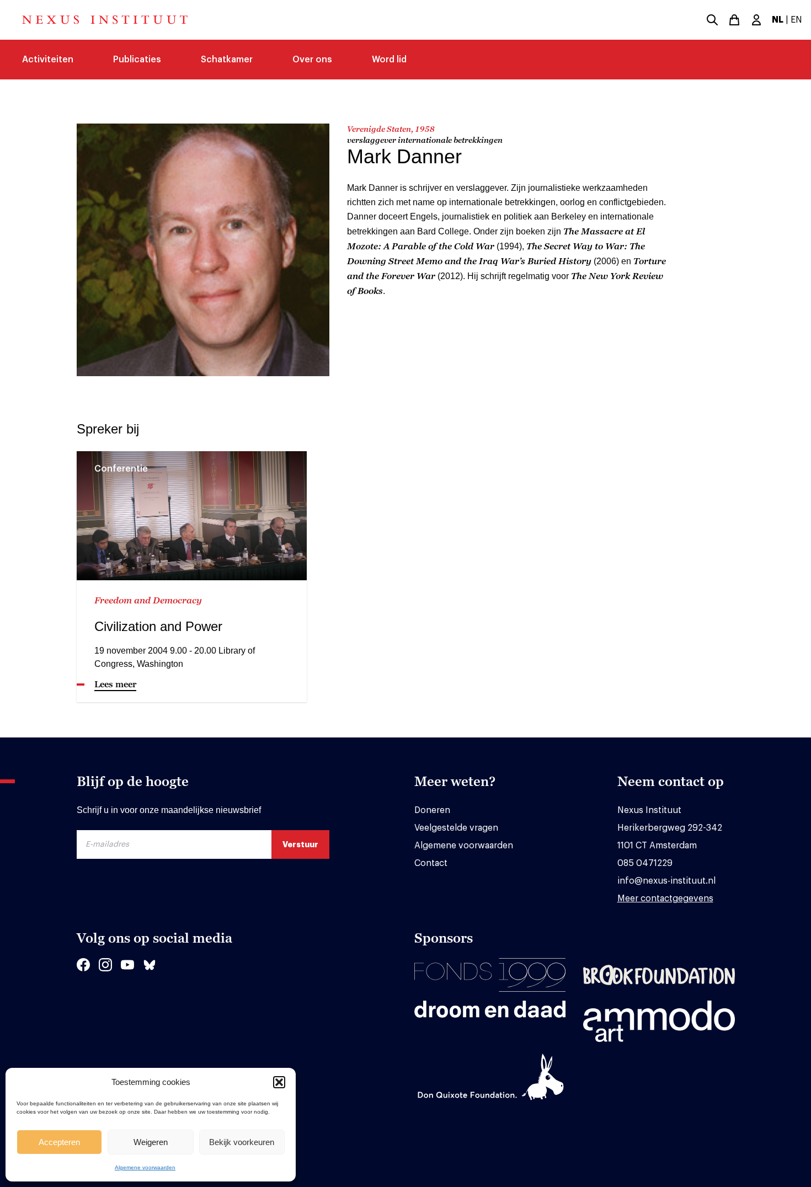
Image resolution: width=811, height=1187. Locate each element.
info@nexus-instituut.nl (666, 880)
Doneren (432, 810)
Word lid (389, 59)
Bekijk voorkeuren (241, 1142)
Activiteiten (47, 59)
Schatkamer (227, 59)
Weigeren (151, 1142)
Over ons (312, 59)
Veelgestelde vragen (456, 828)
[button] (279, 1082)
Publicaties (137, 59)
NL (777, 19)
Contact (430, 863)
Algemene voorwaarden (145, 1167)
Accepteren (59, 1142)
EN (796, 19)
